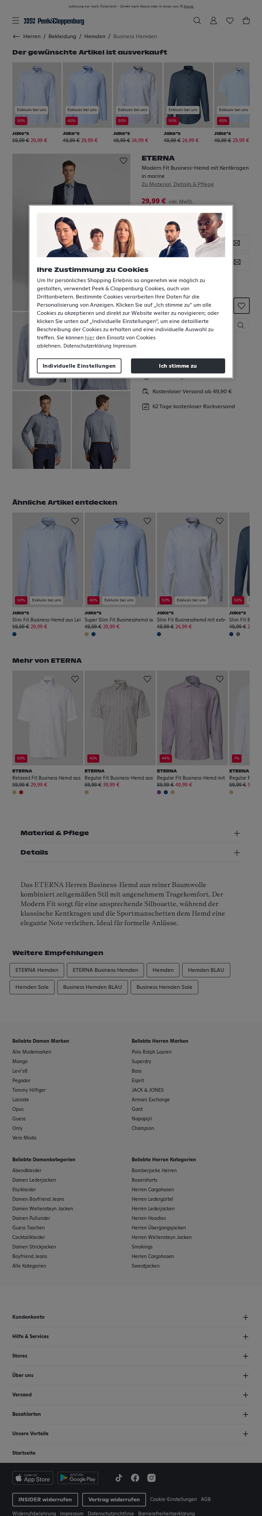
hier (89, 337)
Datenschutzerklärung (87, 345)
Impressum (124, 345)
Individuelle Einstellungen (79, 365)
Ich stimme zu (178, 365)
